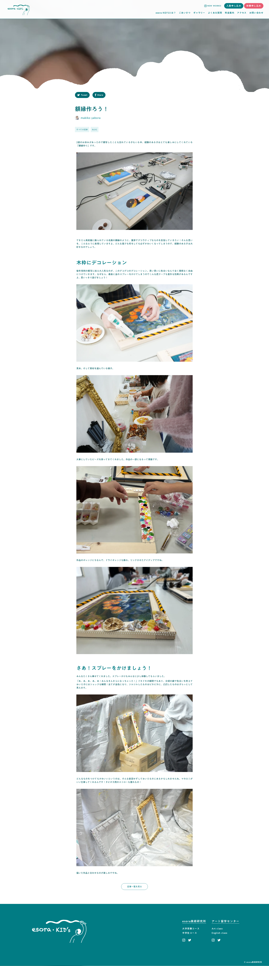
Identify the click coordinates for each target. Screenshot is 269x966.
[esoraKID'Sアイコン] (19, 9)
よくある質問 (215, 12)
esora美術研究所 (194, 921)
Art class (217, 929)
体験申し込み (253, 6)
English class (219, 933)
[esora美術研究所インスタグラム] (184, 940)
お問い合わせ (256, 12)
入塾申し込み (233, 6)
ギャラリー (199, 12)
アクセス (241, 12)
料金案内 (229, 12)
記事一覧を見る (134, 886)
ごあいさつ (185, 12)
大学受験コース (191, 929)
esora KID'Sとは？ (166, 12)
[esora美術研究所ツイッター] (190, 940)
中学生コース (189, 933)
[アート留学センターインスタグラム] (214, 940)
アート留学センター (225, 921)
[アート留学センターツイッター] (219, 940)
